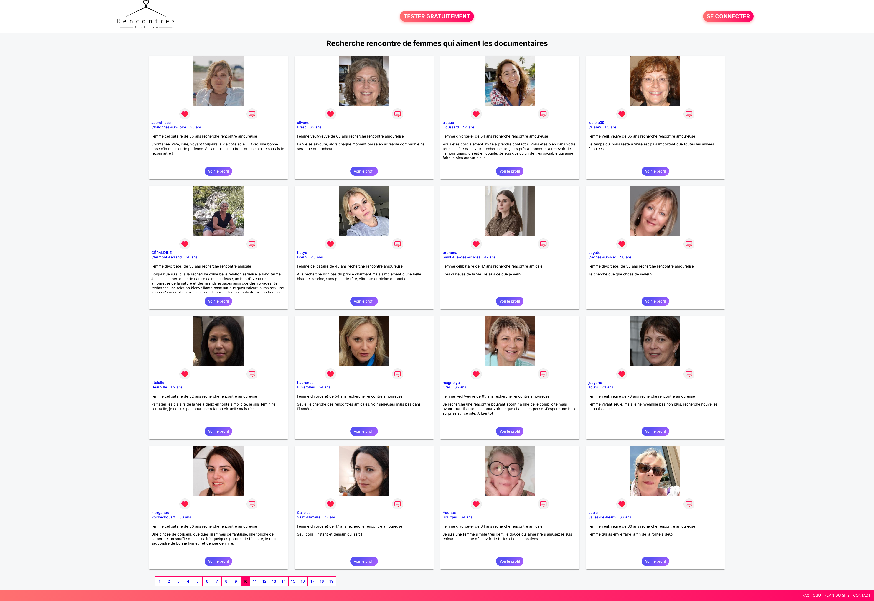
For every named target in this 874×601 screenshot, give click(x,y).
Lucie (593, 512)
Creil (447, 387)
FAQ (806, 595)
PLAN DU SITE (837, 595)
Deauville (159, 387)
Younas (449, 512)
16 (303, 581)
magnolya (451, 382)
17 (312, 581)
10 (245, 581)
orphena (450, 252)
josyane (595, 382)
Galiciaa (304, 512)
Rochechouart (163, 517)
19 (331, 581)
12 (264, 581)
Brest (301, 127)
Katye (302, 252)
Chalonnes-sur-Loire (168, 127)
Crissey (594, 127)
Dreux (302, 257)
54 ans (469, 127)
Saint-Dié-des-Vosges (461, 257)
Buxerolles (306, 387)
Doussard (451, 127)
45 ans (317, 257)
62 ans (177, 387)
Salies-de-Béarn (602, 517)
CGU (817, 595)
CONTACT (862, 595)
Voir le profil (218, 171)
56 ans (191, 257)
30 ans (185, 517)
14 (284, 581)
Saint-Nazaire (308, 517)
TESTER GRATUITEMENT (437, 16)
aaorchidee (161, 122)
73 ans (607, 387)
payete (594, 252)
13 (274, 581)
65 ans (611, 127)
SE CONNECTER (728, 16)
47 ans (489, 257)
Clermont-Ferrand (166, 257)
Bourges (450, 517)
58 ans (626, 257)
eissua (448, 122)
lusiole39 (596, 122)
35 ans (196, 127)
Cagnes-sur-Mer (602, 257)
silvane (303, 122)
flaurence (305, 382)
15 (293, 581)
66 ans (625, 517)
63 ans (315, 127)
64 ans (466, 517)
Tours (593, 387)
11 (255, 581)
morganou (160, 512)
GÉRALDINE (161, 252)
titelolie (157, 382)
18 (322, 581)
